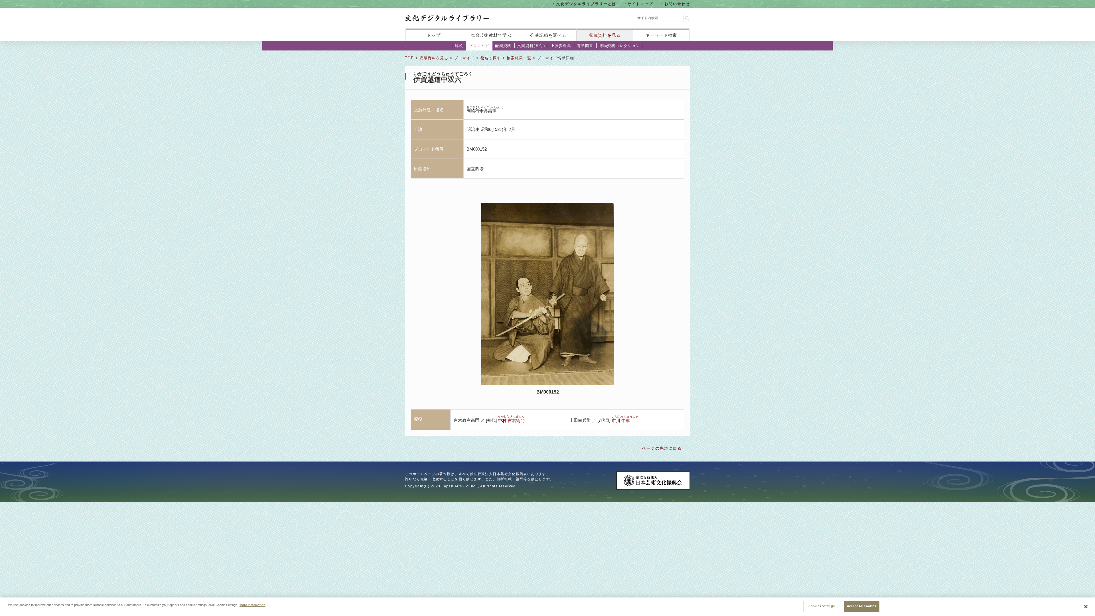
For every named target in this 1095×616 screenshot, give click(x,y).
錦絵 (459, 46)
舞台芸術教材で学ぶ (491, 35)
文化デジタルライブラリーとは (586, 3)
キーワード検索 (661, 35)
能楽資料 (503, 46)
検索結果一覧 (519, 58)
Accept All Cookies (861, 606)
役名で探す (490, 58)
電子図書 (585, 46)
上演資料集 (561, 46)
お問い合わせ (677, 3)
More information (252, 604)
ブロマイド (479, 46)
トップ (434, 35)
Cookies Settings (821, 606)
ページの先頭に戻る (662, 448)
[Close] (1086, 606)
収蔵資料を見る (604, 35)
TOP (409, 58)
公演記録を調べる (548, 35)
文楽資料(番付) (531, 46)
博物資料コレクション (619, 46)
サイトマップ (640, 3)
